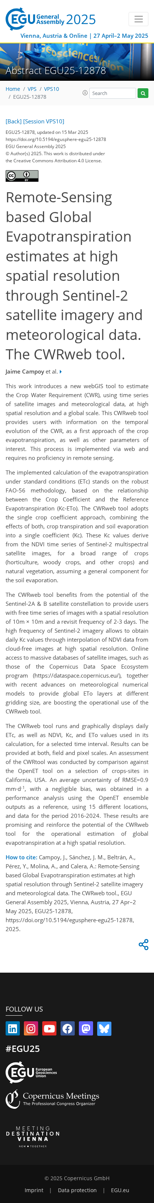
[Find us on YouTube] (49, 1030)
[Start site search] (143, 93)
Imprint (34, 1190)
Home (13, 89)
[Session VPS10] (43, 121)
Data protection (77, 1190)
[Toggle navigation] (138, 19)
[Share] (142, 946)
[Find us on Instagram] (31, 1030)
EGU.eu (120, 1190)
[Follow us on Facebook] (68, 1030)
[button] (85, 92)
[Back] (14, 121)
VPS (32, 89)
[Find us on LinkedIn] (13, 1030)
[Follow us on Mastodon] (86, 1030)
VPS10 (51, 89)
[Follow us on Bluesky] (104, 1030)
